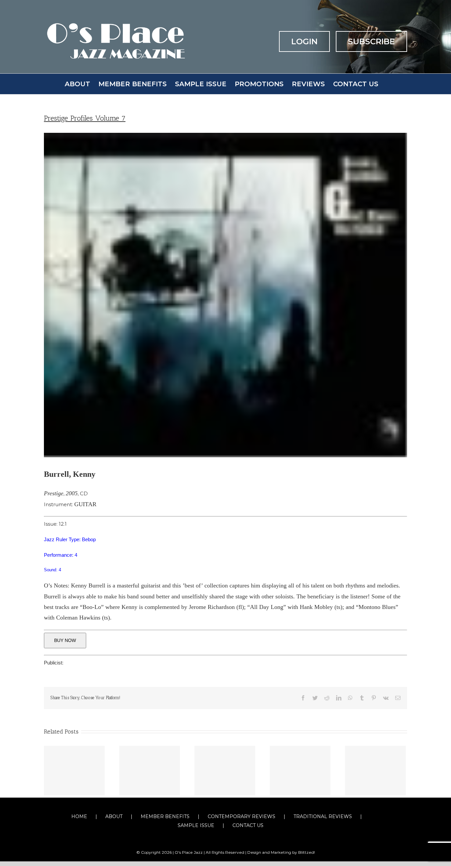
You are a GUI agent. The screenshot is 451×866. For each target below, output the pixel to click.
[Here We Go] (375, 770)
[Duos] (224, 770)
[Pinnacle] (74, 770)
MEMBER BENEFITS (165, 816)
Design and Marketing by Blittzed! (281, 852)
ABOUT (113, 816)
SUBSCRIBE (371, 41)
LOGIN (304, 41)
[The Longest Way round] (149, 770)
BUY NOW (65, 640)
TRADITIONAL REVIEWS (323, 816)
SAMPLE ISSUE (196, 825)
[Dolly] (300, 770)
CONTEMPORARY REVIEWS (241, 816)
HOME (79, 816)
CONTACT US (247, 825)
